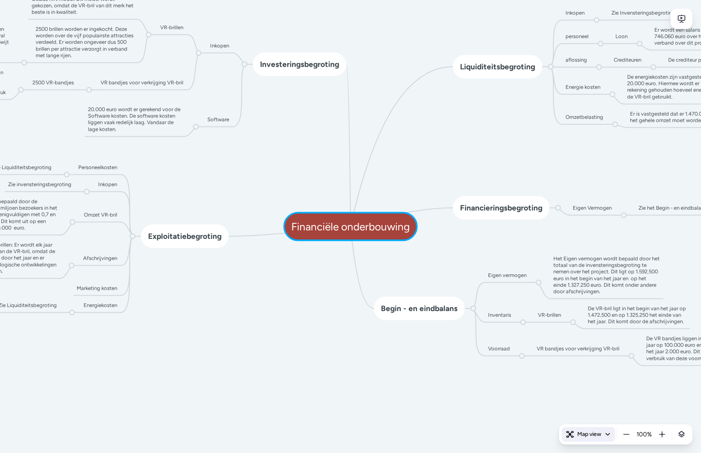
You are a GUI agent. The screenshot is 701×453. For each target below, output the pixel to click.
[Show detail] (681, 434)
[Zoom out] (626, 434)
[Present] (681, 18)
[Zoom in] (662, 434)
